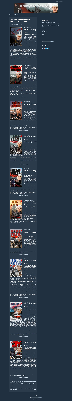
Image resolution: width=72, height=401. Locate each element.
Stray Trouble (27, 65)
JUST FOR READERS (23, 381)
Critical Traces (28, 341)
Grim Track (27, 101)
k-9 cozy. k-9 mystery (28, 383)
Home (10, 14)
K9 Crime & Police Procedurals (30, 381)
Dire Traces (27, 135)
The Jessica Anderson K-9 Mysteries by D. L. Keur (50, 23)
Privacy (43, 32)
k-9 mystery (33, 383)
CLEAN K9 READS (16, 381)
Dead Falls (26, 168)
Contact (43, 34)
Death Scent (27, 27)
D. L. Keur (21, 24)
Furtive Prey (27, 302)
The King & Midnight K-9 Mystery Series (48, 22)
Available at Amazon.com (23, 61)
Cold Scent (27, 259)
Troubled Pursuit (28, 200)
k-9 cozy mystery (21, 383)
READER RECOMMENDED (17, 382)
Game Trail (27, 229)
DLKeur (17, 383)
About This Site (15, 14)
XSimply (35, 399)
